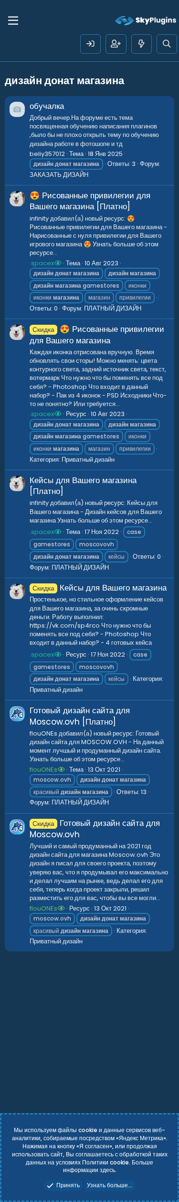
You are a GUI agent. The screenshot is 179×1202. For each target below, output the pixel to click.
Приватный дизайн (88, 459)
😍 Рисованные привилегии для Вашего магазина (97, 334)
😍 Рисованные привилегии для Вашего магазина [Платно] (90, 201)
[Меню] (13, 21)
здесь (107, 1170)
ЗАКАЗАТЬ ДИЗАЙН (59, 174)
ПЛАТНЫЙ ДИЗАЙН (112, 308)
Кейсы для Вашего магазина (99, 587)
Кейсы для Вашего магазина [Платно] (83, 486)
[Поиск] (167, 44)
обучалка (47, 106)
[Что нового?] (141, 44)
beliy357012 (47, 153)
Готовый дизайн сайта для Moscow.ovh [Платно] (80, 716)
